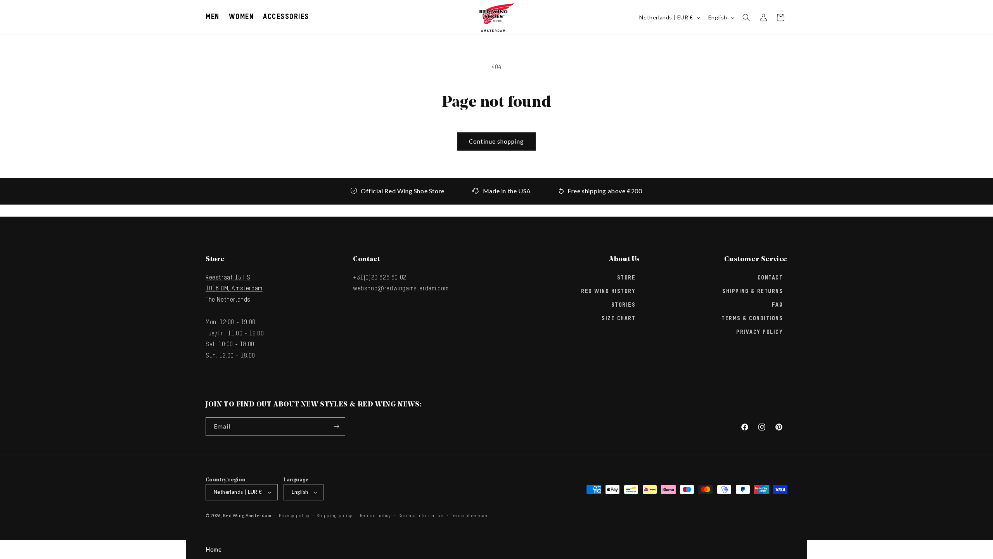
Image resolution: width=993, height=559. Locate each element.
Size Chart (618, 318)
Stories (623, 305)
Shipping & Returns (752, 291)
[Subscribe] (336, 426)
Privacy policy (294, 516)
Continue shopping (496, 141)
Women (241, 17)
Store (626, 278)
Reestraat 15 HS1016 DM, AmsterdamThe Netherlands (234, 289)
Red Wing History (608, 291)
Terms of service (469, 516)
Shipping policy (334, 516)
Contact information (420, 516)
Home (213, 549)
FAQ (777, 305)
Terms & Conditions (752, 318)
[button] (212, 17)
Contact (770, 278)
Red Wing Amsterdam (247, 515)
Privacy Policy (759, 332)
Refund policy (375, 516)
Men (213, 17)
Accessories (286, 17)
